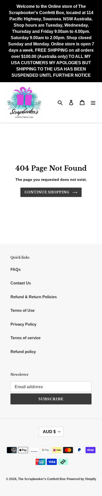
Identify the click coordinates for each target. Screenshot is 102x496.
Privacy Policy (23, 324)
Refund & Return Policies (33, 297)
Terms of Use (22, 310)
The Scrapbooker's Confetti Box (42, 479)
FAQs (15, 269)
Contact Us (20, 283)
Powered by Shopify (81, 479)
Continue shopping (47, 192)
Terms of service (25, 338)
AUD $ (49, 431)
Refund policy (23, 351)
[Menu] (93, 102)
